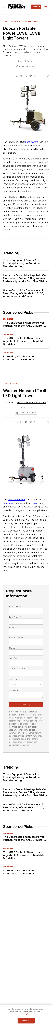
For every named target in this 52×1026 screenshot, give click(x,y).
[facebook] (17, 75)
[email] (35, 75)
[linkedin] (21, 75)
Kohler (36, 503)
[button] (5, 7)
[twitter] (26, 75)
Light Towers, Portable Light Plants (20, 21)
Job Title (14, 658)
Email (12, 627)
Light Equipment (10, 384)
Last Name (15, 617)
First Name (15, 606)
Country (14, 679)
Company (13, 648)
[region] (26, 1015)
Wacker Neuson (16, 499)
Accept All (26, 1021)
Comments (14, 690)
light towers (31, 142)
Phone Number (16, 637)
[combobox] (26, 684)
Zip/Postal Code (17, 668)
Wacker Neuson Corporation (31, 402)
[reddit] (30, 75)
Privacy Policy (26, 1014)
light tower (8, 503)
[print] (47, 75)
